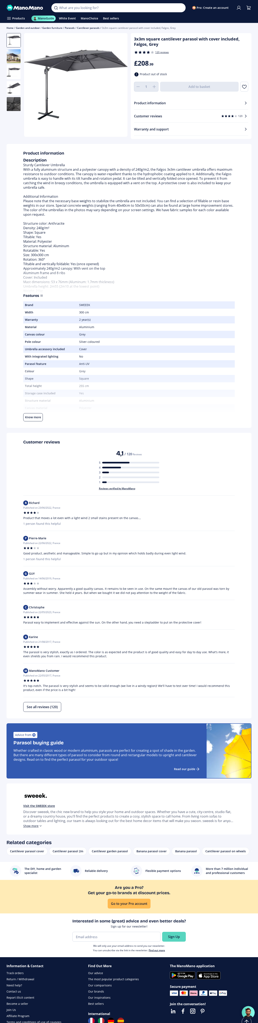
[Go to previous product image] (32, 85)
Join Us (11, 1010)
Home (10, 28)
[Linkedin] (173, 1011)
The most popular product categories (113, 979)
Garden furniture (52, 28)
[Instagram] (192, 1011)
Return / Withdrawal (20, 979)
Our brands (96, 991)
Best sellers (96, 1004)
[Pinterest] (202, 1011)
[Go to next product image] (119, 85)
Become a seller (17, 1004)
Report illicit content (20, 997)
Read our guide (184, 769)
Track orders (15, 973)
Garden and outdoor (28, 28)
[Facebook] (183, 1011)
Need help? (14, 985)
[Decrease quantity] (138, 87)
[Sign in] (238, 7)
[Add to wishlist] (244, 87)
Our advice (95, 973)
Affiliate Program (18, 1016)
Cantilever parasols (88, 28)
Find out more (157, 950)
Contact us (14, 991)
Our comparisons (100, 985)
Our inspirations (99, 997)
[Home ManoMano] (26, 7)
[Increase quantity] (154, 87)
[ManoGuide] (248, 1012)
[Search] (56, 8)
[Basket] (248, 7)
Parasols (70, 28)
